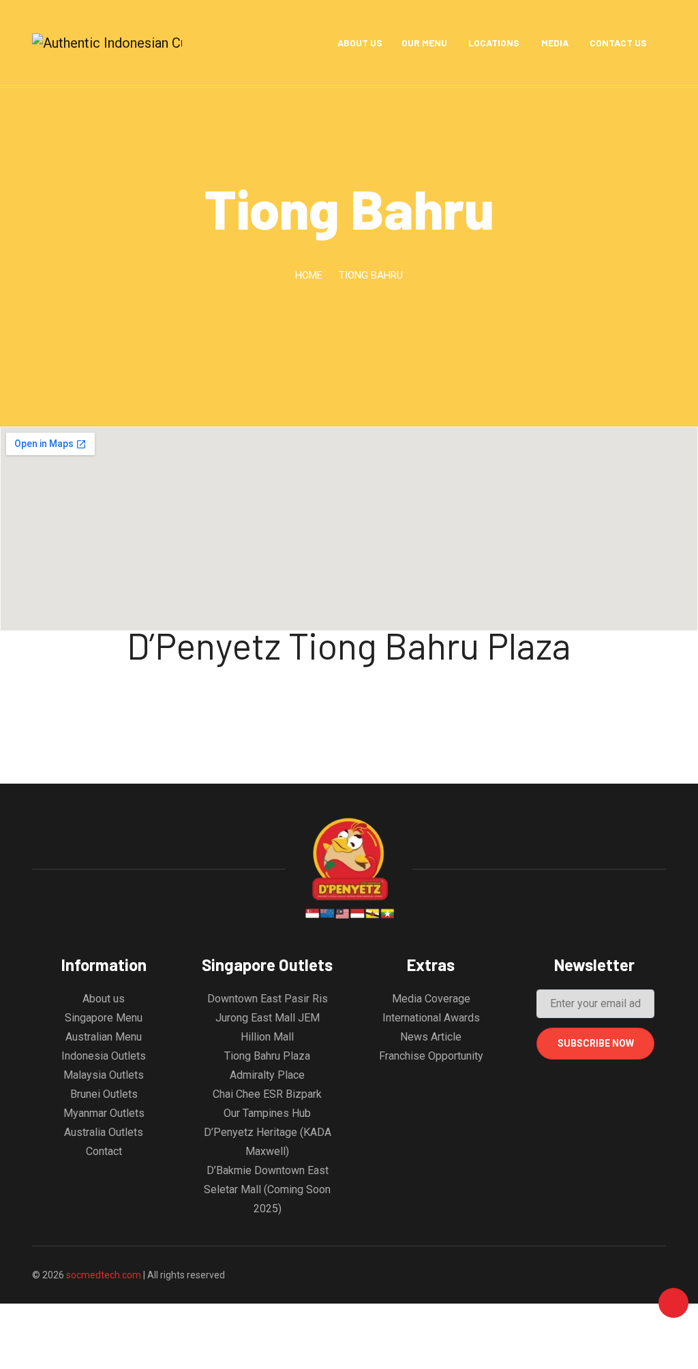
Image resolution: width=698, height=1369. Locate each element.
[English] (289, 42)
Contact (104, 1151)
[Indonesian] (308, 42)
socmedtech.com (104, 1275)
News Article (430, 1036)
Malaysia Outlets (103, 1074)
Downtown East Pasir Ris (267, 998)
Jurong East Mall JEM (267, 1017)
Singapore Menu (103, 1017)
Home (308, 275)
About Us (359, 42)
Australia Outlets (103, 1132)
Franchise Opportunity (431, 1055)
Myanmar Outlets (104, 1113)
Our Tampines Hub (267, 1113)
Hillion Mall (267, 1036)
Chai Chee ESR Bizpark (267, 1094)
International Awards (431, 1017)
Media (554, 42)
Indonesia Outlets (103, 1055)
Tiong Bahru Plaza (267, 1055)
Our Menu (424, 42)
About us (103, 998)
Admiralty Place (267, 1074)
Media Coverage (431, 998)
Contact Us (618, 42)
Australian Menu (103, 1036)
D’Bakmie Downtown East (268, 1170)
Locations (493, 42)
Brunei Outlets (104, 1094)
